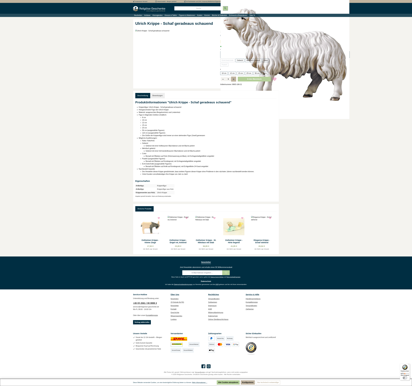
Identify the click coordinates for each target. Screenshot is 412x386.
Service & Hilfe (252, 294)
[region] (175, 53)
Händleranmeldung (253, 299)
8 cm (265, 73)
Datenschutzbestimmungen (183, 284)
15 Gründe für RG (177, 302)
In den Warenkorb (254, 79)
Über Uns (175, 294)
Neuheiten (175, 299)
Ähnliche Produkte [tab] (144, 209)
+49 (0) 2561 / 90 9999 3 (145, 303)
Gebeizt (240, 60)
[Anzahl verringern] (223, 79)
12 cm (232, 73)
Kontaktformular (152, 315)
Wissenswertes (176, 316)
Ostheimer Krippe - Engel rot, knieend (178, 241)
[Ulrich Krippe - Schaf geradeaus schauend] (175, 53)
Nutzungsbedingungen (233, 277)
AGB (217, 284)
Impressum (212, 306)
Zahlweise (250, 309)
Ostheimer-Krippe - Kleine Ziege (150, 241)
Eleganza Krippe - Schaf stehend (262, 241)
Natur (266, 60)
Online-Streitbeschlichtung (218, 319)
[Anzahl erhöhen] (233, 79)
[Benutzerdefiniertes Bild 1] (179, 338)
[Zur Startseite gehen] (149, 9)
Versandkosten (214, 299)
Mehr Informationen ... (199, 382)
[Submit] (226, 272)
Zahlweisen (212, 302)
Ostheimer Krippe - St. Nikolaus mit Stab (206, 241)
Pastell (225, 65)
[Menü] (408, 364)
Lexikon (174, 319)
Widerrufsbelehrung (215, 312)
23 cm (248, 73)
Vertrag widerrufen (141, 322)
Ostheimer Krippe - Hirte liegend (234, 241)
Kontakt (173, 309)
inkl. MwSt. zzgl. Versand (150, 249)
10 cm (224, 73)
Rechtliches (213, 294)
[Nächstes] (275, 232)
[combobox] (198, 8)
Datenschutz (213, 316)
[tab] (142, 95)
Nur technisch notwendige (268, 382)
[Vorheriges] (137, 232)
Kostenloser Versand (141, 1)
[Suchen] (225, 8)
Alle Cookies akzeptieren (228, 382)
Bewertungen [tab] (157, 95)
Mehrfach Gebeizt (253, 60)
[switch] (405, 378)
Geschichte (175, 312)
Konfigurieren (247, 382)
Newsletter (175, 306)
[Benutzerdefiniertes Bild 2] (179, 344)
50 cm (257, 73)
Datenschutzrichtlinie (217, 277)
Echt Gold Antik (228, 60)
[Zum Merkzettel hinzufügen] (274, 79)
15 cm (240, 73)
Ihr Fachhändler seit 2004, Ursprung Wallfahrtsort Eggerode (203, 1)
